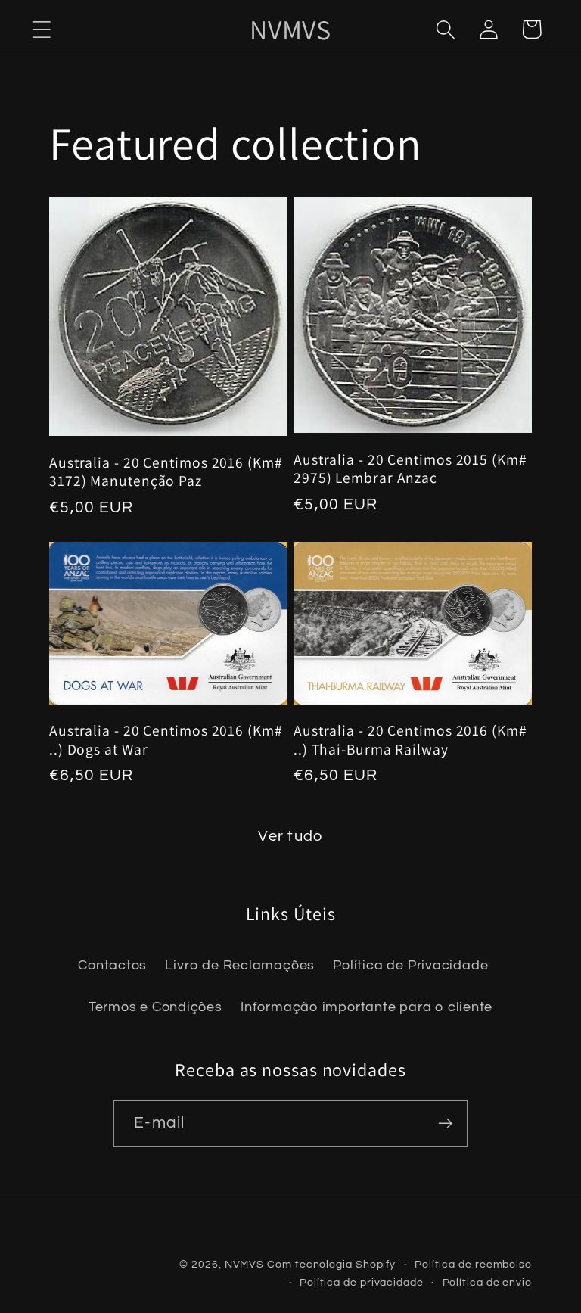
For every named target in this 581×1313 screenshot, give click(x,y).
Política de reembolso (473, 1264)
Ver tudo (290, 836)
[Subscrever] (445, 1123)
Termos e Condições (155, 1007)
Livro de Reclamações (240, 965)
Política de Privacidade (410, 965)
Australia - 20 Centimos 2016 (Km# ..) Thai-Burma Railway (410, 739)
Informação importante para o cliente (366, 1007)
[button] (41, 29)
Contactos (112, 965)
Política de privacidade (362, 1282)
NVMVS (245, 1264)
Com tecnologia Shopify (331, 1264)
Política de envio (487, 1282)
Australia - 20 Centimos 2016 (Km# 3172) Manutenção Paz (166, 471)
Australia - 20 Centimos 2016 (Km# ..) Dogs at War (166, 739)
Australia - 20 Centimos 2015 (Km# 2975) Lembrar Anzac (410, 468)
